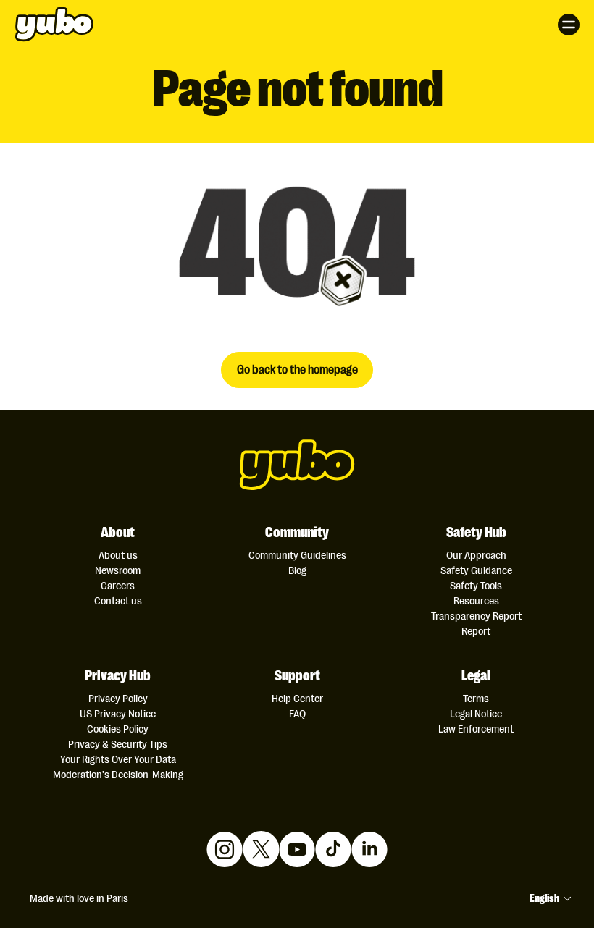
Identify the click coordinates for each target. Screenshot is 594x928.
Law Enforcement (476, 728)
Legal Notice (476, 713)
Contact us (118, 600)
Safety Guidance (476, 570)
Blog (297, 570)
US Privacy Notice (118, 713)
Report (475, 631)
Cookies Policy (117, 728)
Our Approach (476, 555)
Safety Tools (476, 585)
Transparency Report (476, 615)
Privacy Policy (118, 698)
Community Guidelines (297, 555)
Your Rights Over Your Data (118, 759)
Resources (476, 600)
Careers (118, 585)
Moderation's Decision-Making (118, 774)
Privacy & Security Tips (117, 744)
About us (118, 555)
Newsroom (118, 570)
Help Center (297, 698)
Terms (476, 698)
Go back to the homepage (297, 368)
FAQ (297, 713)
